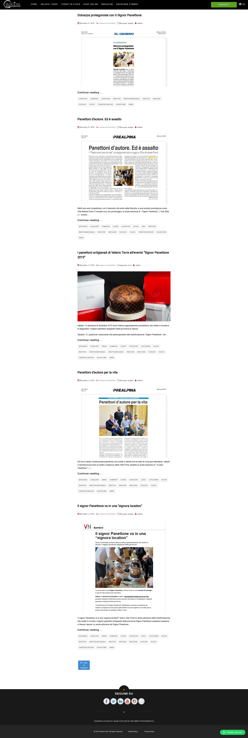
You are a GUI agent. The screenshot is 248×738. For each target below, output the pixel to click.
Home (34, 4)
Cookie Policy (133, 731)
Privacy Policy (149, 731)
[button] (232, 732)
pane (143, 226)
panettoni (146, 98)
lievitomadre (145, 346)
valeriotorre (121, 104)
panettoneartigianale (132, 98)
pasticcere (156, 98)
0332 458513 (135, 721)
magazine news (125, 265)
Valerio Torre (49, 4)
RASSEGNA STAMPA (127, 4)
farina (104, 346)
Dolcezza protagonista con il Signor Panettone (110, 15)
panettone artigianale (97, 485)
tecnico (92, 104)
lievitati (115, 226)
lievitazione (105, 98)
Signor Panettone (153, 334)
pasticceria (112, 232)
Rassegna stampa (126, 23)
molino (136, 226)
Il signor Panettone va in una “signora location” (110, 506)
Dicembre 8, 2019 (87, 23)
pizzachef (82, 104)
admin (139, 23)
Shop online (90, 4)
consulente (83, 98)
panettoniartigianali (116, 352)
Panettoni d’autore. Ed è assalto (99, 119)
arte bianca (83, 226)
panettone (117, 98)
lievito (143, 480)
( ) (243, 4)
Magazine (107, 4)
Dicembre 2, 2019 (87, 513)
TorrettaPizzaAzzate (105, 104)
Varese (131, 104)
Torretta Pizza (70, 4)
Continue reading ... (90, 92)
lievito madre (153, 480)
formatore (94, 98)
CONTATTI (223, 4)
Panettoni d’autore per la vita (98, 372)
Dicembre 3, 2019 (87, 265)
